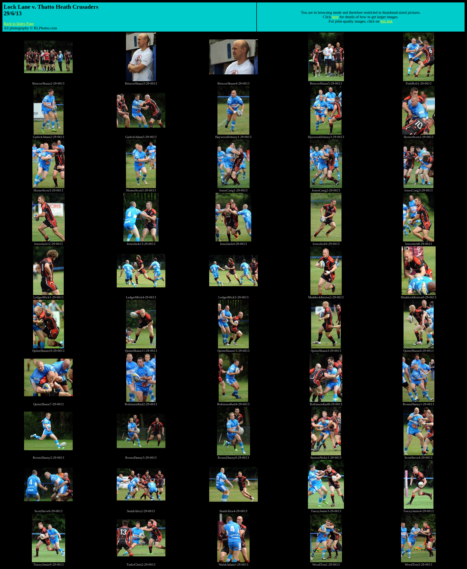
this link (386, 21)
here (335, 17)
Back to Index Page (19, 24)
